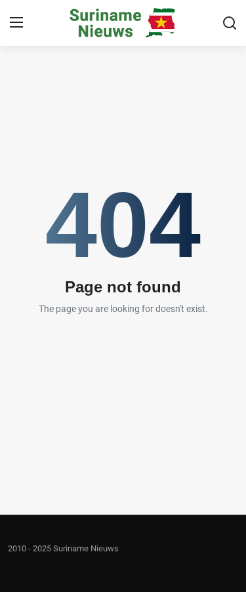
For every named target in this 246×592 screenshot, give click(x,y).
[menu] (16, 23)
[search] (229, 23)
